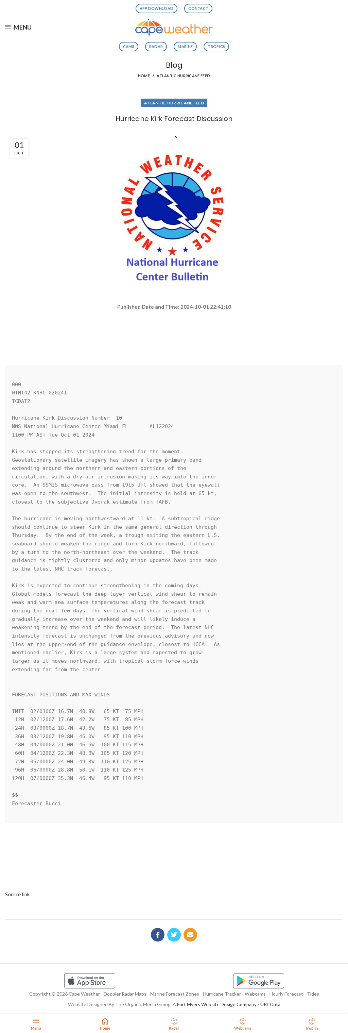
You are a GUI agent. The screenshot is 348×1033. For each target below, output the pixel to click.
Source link (17, 894)
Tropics (216, 46)
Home (144, 75)
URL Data (270, 1004)
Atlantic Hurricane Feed (183, 75)
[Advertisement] (174, 335)
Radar (156, 46)
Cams (128, 46)
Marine (185, 46)
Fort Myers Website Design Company (217, 1004)
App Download (157, 8)
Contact (198, 8)
